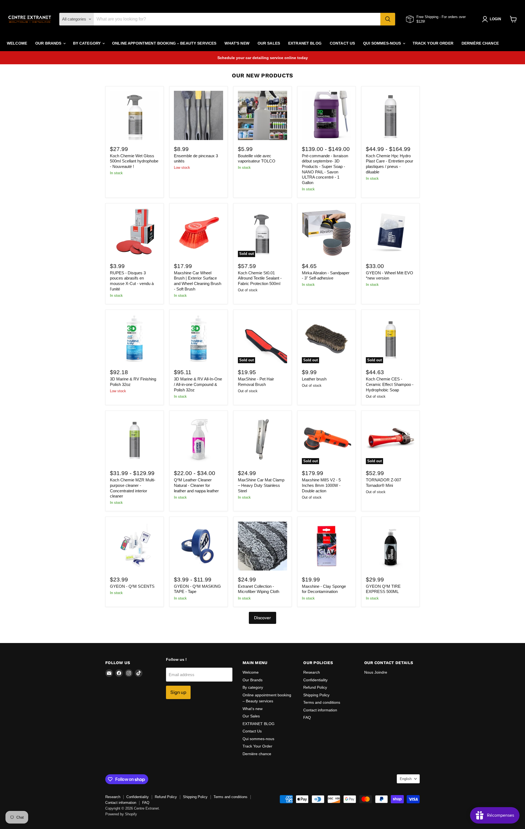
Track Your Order (433, 43)
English (406, 779)
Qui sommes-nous (382, 43)
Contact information (320, 710)
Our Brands (49, 43)
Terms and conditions (321, 702)
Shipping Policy (316, 695)
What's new (236, 43)
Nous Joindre (375, 672)
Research (311, 672)
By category (87, 43)
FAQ (307, 717)
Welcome (17, 43)
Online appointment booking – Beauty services (164, 43)
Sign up (178, 692)
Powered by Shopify (121, 814)
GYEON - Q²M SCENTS (132, 586)
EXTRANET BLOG (305, 43)
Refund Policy (315, 687)
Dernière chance (480, 43)
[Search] (387, 19)
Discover (262, 617)
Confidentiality (315, 680)
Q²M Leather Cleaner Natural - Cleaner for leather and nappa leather (196, 485)
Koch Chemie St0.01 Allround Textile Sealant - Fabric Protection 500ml (260, 278)
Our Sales (269, 43)
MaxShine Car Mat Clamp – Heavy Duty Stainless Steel (261, 485)
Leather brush (314, 379)
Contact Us (342, 43)
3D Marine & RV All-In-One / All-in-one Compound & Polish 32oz (198, 384)
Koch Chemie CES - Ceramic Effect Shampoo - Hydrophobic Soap (389, 384)
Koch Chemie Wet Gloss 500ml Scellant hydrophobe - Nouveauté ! (134, 161)
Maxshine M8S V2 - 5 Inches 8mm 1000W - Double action (321, 485)
